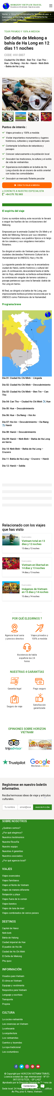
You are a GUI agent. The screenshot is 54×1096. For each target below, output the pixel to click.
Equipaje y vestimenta (13, 985)
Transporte (7, 999)
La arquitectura (9, 1033)
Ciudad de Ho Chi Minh (13, 951)
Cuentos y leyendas (12, 1042)
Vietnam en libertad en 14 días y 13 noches (35, 566)
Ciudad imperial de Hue (13, 942)
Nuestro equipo (10, 846)
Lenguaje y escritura (12, 994)
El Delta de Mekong (12, 956)
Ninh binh (6, 933)
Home (5, 14)
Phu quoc (7, 961)
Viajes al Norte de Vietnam (15, 885)
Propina (6, 1004)
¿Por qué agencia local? (14, 860)
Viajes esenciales (11, 875)
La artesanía (8, 1028)
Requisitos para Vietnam (14, 990)
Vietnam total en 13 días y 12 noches (33, 542)
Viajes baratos (9, 903)
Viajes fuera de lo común (14, 899)
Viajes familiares (10, 880)
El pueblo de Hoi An (12, 947)
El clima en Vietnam (12, 980)
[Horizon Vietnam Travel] (23, 5)
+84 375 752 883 (14, 194)
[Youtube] (38, 1066)
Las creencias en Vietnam (15, 1024)
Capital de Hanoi (10, 928)
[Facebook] (16, 1066)
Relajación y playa (11, 894)
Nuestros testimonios (13, 837)
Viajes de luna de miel (13, 908)
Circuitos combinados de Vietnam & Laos (30, 14)
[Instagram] (27, 1066)
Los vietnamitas (10, 1038)
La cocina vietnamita (12, 1019)
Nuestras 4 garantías (12, 851)
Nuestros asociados (12, 856)
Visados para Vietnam (13, 976)
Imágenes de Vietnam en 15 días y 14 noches (35, 590)
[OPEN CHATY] (42, 1086)
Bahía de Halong (10, 937)
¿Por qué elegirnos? (12, 832)
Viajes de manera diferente (15, 889)
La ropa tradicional (11, 1047)
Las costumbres (10, 1051)
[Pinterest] (32, 1066)
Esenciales (7, 17)
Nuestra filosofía (10, 842)
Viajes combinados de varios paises (20, 913)
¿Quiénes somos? (11, 828)
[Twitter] (21, 1066)
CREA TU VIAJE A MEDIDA (28, 185)
